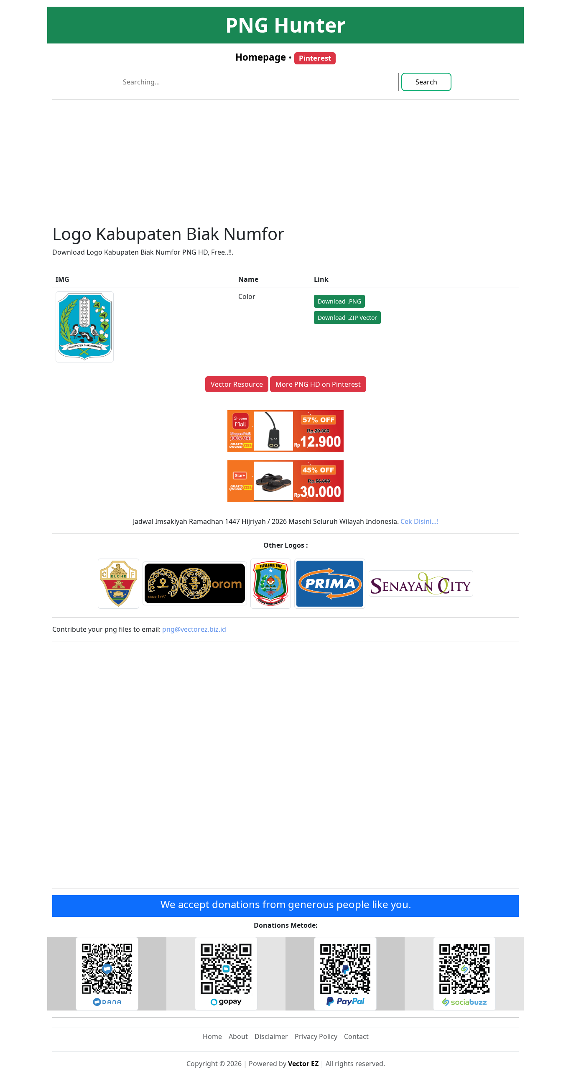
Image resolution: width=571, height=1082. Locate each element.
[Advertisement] (285, 165)
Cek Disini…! (419, 521)
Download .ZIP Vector (347, 318)
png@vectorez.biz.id (194, 629)
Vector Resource (237, 384)
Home (212, 1036)
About (238, 1036)
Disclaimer (271, 1036)
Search (426, 82)
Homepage (260, 57)
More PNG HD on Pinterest (318, 384)
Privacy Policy (316, 1036)
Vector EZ (303, 1063)
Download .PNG (339, 301)
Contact (356, 1036)
